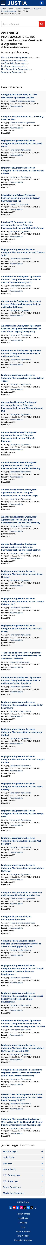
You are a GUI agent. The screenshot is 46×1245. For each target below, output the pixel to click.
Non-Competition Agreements (15, 69)
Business (7, 1163)
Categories (37, 9)
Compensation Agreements (13, 60)
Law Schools (9, 1169)
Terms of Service (23, 1231)
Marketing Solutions (13, 1193)
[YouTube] (14, 1207)
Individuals (8, 1157)
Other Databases (12, 1187)
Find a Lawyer (10, 1151)
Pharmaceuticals (16, 106)
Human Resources (8, 11)
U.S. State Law (10, 1181)
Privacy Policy (23, 1236)
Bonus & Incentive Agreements (15, 57)
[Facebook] (17, 1207)
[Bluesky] (28, 1207)
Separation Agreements (12, 72)
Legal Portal (23, 1218)
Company (23, 1223)
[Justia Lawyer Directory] (35, 1207)
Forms (10, 9)
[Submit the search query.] (42, 24)
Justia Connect (23, 1214)
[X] (31, 1207)
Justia (3, 9)
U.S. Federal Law (11, 1175)
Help (23, 1227)
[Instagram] (21, 1207)
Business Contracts (22, 9)
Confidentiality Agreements (13, 63)
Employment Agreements (13, 66)
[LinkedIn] (10, 1207)
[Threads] (24, 1207)
